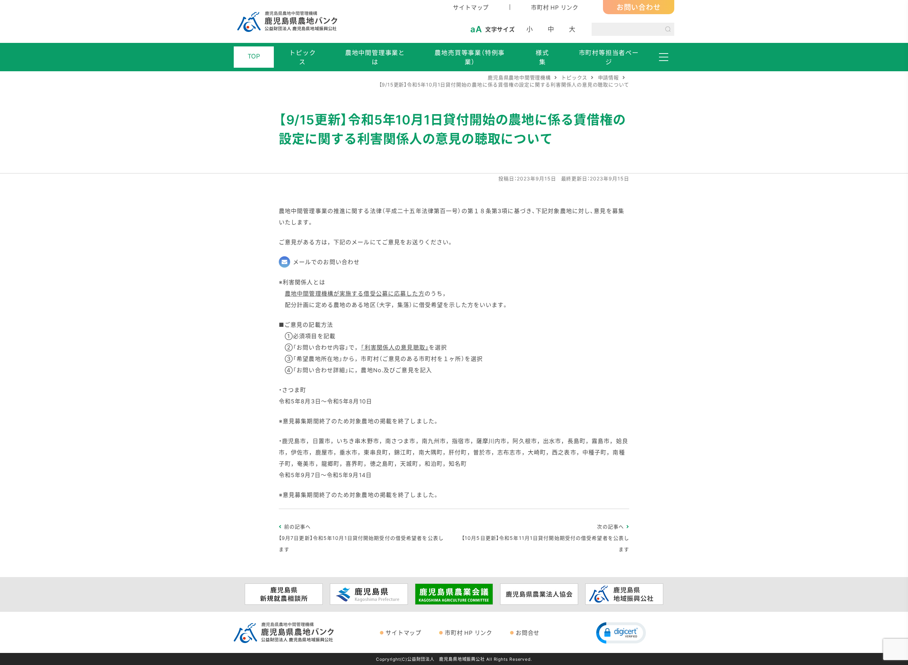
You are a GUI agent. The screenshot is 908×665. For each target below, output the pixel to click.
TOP (254, 56)
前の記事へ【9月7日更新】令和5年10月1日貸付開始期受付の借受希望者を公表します (361, 538)
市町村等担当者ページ (609, 57)
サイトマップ (471, 7)
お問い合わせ (638, 7)
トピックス (302, 57)
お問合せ (527, 632)
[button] (621, 632)
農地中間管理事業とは (375, 57)
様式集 (542, 57)
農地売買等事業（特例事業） (469, 57)
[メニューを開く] (663, 57)
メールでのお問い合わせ (326, 261)
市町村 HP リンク (554, 7)
